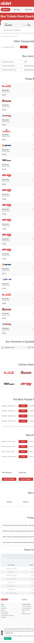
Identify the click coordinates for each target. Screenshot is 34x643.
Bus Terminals (4, 612)
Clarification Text (9, 633)
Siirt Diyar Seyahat (29, 70)
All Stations (3, 608)
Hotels (29, 10)
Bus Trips (3, 606)
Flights (17, 10)
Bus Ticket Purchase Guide (7, 615)
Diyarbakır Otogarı (9, 347)
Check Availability (9, 479)
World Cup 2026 (4, 613)
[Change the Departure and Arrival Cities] (24, 25)
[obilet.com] (10, 4)
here (20, 636)
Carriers (3, 610)
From (6, 23)
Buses (6, 10)
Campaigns (3, 617)
